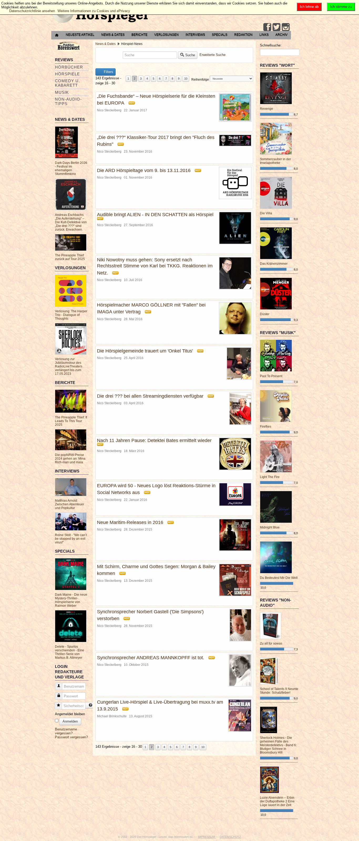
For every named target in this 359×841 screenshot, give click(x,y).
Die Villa (266, 213)
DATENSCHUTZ (230, 836)
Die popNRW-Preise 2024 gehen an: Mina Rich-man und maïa (70, 458)
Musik (62, 92)
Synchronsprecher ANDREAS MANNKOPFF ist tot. (150, 657)
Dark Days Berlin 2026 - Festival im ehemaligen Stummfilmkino (71, 168)
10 (185, 78)
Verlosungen (166, 35)
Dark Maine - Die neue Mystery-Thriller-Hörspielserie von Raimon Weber (71, 600)
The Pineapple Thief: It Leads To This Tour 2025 (71, 421)
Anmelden (70, 721)
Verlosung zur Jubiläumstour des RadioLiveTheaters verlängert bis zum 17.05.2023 (68, 366)
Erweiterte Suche (212, 55)
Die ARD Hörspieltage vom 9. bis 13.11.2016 (144, 170)
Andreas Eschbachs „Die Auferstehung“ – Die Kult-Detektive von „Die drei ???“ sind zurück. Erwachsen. (71, 222)
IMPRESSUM (207, 836)
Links (264, 35)
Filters (108, 72)
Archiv (281, 35)
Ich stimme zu (341, 7)
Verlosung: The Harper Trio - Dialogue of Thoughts (71, 314)
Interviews (195, 35)
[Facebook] (267, 27)
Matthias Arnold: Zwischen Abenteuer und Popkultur (69, 504)
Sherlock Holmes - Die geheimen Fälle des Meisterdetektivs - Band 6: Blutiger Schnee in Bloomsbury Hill (278, 745)
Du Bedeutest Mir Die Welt (279, 578)
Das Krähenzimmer (274, 264)
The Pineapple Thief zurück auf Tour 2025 (70, 257)
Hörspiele (67, 74)
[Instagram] (286, 27)
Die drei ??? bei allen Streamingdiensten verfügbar (150, 396)
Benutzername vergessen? (66, 731)
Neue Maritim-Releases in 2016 (130, 522)
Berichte (139, 35)
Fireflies (265, 426)
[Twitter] (276, 27)
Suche (190, 55)
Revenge (266, 109)
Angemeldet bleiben (70, 714)
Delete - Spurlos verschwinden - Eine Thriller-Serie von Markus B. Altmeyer (69, 652)
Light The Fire (270, 477)
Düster (264, 314)
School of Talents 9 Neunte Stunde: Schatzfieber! (279, 690)
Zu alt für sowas (271, 643)
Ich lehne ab (309, 7)
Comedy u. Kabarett (67, 83)
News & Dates (113, 35)
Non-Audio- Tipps (68, 101)
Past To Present (271, 376)
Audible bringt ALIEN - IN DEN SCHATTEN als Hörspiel (155, 214)
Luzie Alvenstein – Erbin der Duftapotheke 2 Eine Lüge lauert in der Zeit (277, 801)
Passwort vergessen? (71, 737)
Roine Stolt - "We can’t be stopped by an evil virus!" (71, 538)
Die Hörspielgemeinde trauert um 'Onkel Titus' (145, 351)
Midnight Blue (270, 527)
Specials (219, 35)
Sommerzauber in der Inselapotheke (275, 161)
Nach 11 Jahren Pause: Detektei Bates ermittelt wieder (154, 440)
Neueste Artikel (80, 35)
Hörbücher (69, 67)
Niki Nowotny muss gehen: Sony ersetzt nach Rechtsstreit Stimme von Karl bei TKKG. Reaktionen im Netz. (155, 266)
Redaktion (243, 35)
